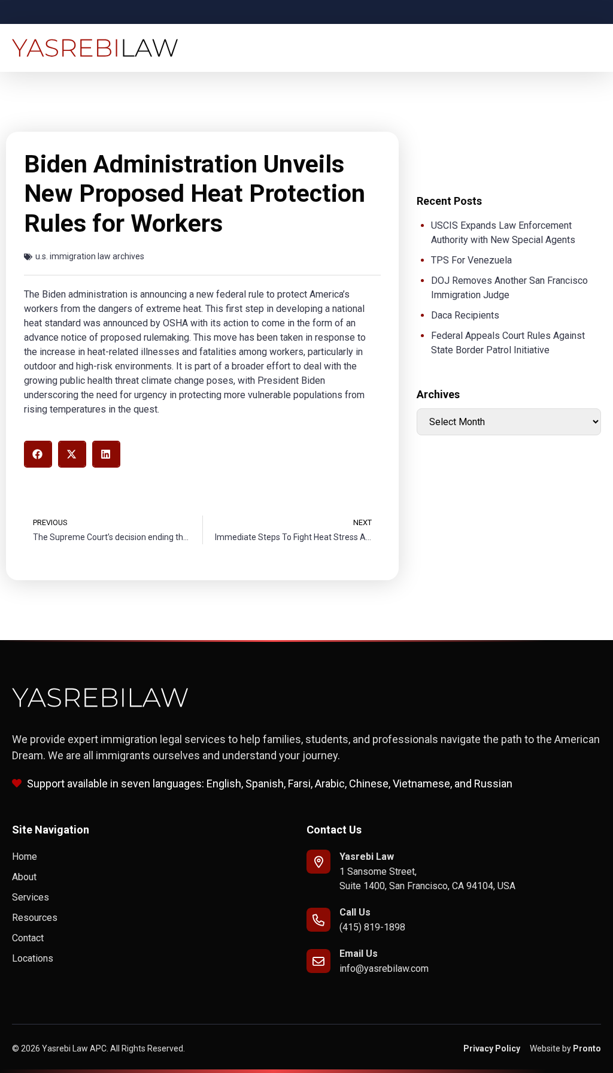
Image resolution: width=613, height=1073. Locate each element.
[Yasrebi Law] (318, 862)
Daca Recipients (465, 315)
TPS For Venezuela (471, 260)
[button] (38, 454)
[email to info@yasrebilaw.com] (318, 961)
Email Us (358, 953)
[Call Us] (318, 920)
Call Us (355, 912)
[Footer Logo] (100, 697)
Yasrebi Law (366, 856)
